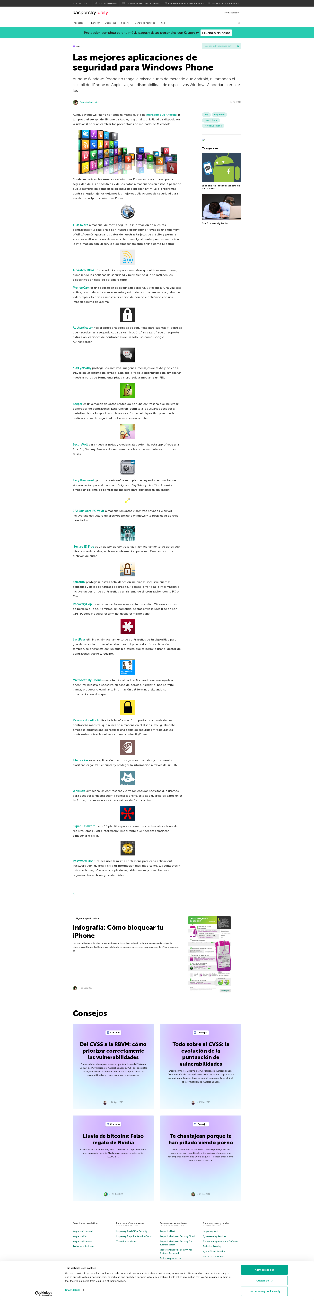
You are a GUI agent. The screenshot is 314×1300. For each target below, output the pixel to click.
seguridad (219, 114)
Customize (262, 1280)
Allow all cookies (264, 1269)
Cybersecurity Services (214, 1236)
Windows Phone (213, 125)
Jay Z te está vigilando (214, 223)
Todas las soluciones (83, 1246)
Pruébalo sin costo (216, 33)
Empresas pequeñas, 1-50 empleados (143, 3)
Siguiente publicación (87, 918)
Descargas (110, 22)
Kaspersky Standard (83, 1231)
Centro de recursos (145, 22)
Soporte (125, 22)
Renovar (95, 22)
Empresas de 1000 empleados (225, 3)
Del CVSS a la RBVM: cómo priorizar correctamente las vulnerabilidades (113, 1050)
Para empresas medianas (173, 1223)
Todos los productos (127, 1241)
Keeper (77, 404)
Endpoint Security (212, 1246)
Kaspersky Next (167, 1231)
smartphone (211, 120)
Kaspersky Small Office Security (131, 1231)
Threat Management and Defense (220, 1241)
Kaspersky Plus (80, 1236)
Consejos (115, 1032)
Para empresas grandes (216, 1223)
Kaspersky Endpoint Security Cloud (133, 1236)
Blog (162, 22)
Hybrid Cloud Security (214, 1251)
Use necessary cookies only (264, 1291)
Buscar (238, 46)
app (78, 46)
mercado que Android (161, 114)
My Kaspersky (231, 12)
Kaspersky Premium (82, 1241)
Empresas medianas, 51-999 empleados (186, 3)
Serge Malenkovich (89, 102)
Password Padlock (86, 720)
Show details (72, 1290)
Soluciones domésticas (85, 1223)
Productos (78, 22)
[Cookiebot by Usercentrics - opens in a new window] (43, 1293)
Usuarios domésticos (108, 3)
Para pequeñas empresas (130, 1223)
